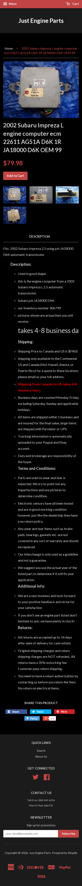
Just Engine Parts (41, 20)
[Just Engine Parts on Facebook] (47, 778)
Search (41, 750)
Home (9, 48)
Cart (75, 3)
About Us (41, 756)
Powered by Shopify (64, 853)
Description (39, 236)
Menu (12, 3)
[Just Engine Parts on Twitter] (35, 778)
